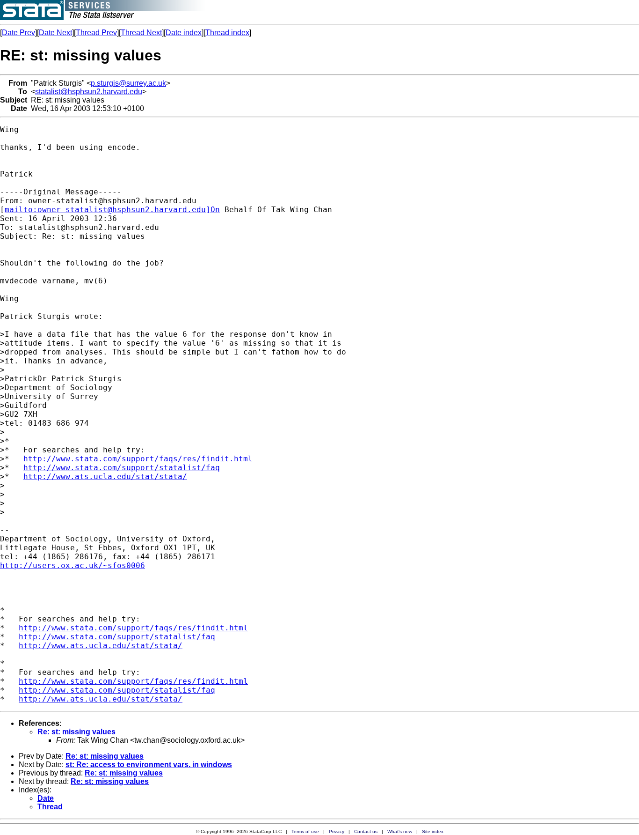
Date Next (55, 33)
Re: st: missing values (76, 732)
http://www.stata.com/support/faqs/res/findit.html (138, 458)
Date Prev (18, 33)
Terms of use (305, 831)
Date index (184, 33)
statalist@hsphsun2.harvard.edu (88, 92)
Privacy (336, 831)
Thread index (227, 33)
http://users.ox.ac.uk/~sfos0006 (72, 565)
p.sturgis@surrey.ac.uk (128, 83)
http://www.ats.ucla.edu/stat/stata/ (105, 476)
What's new (399, 831)
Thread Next (141, 33)
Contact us (366, 831)
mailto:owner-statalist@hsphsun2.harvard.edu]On (112, 209)
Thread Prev (96, 33)
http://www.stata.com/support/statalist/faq (121, 467)
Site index (432, 831)
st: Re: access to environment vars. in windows (148, 764)
